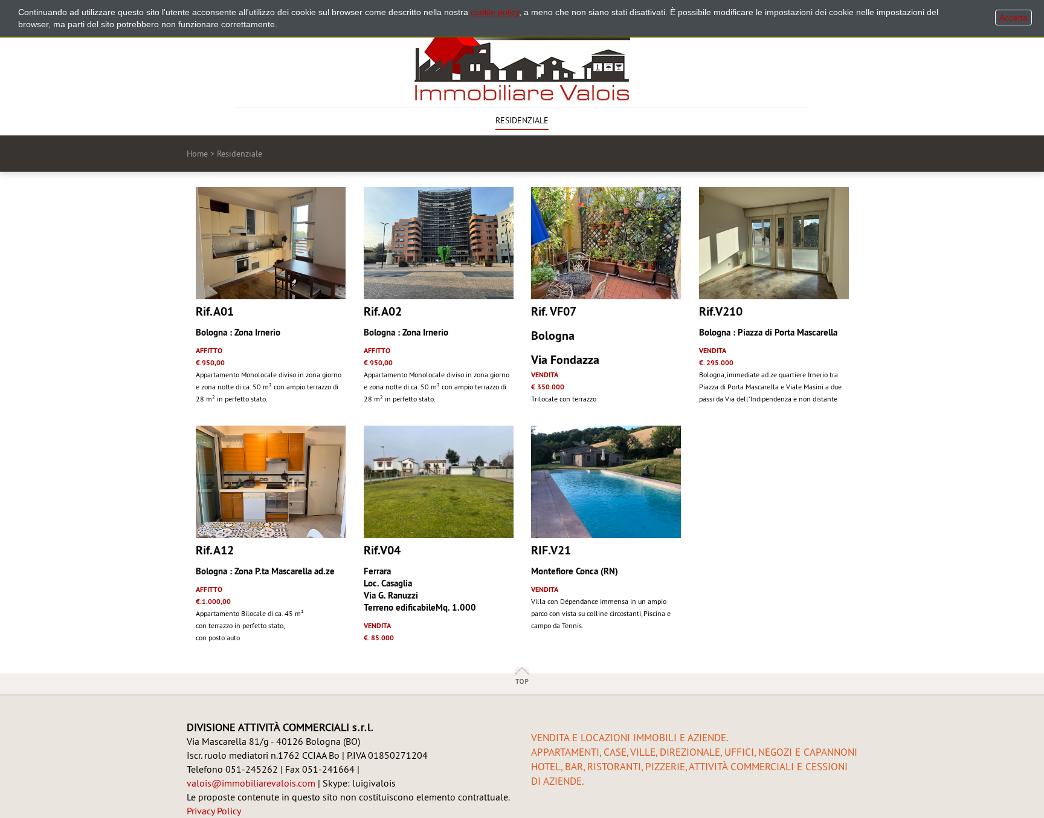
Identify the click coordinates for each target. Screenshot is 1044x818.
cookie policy (495, 12)
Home (197, 153)
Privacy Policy (214, 811)
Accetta (1013, 17)
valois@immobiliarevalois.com (251, 783)
